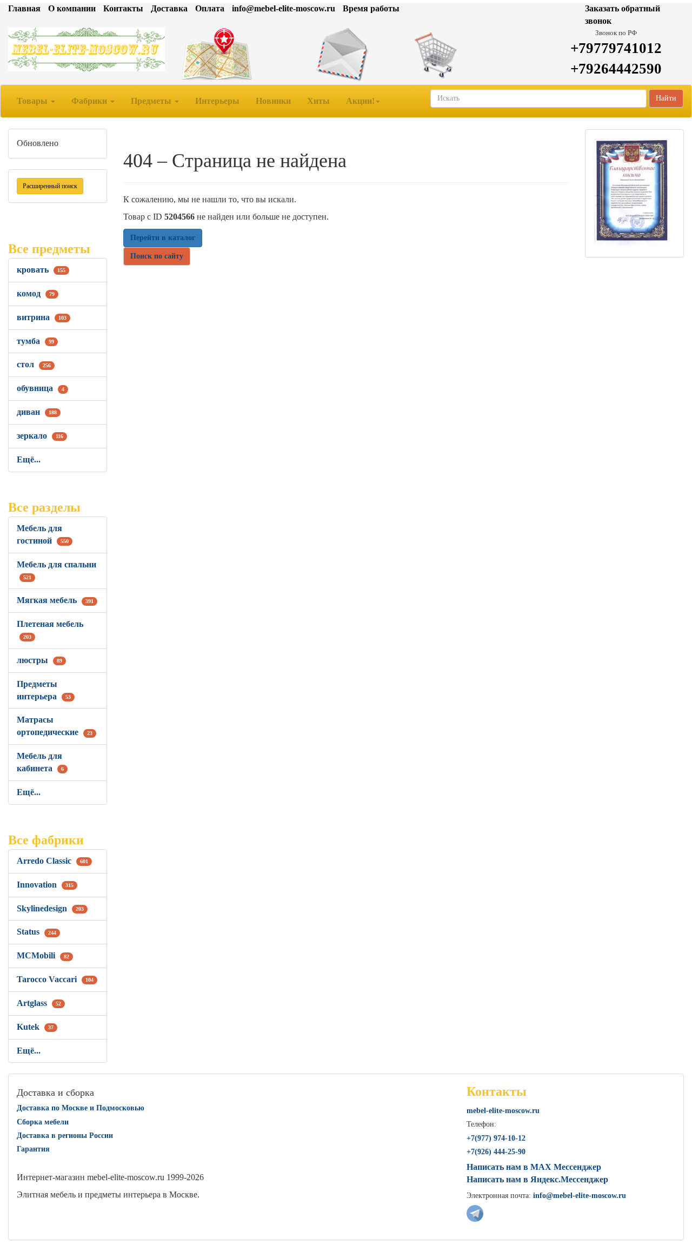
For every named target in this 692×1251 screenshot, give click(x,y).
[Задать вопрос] (345, 55)
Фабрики (90, 100)
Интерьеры (217, 100)
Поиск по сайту (156, 256)
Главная (24, 8)
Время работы (371, 8)
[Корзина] (461, 55)
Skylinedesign (50, 908)
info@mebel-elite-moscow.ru (283, 8)
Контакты (123, 8)
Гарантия (33, 1149)
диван (37, 411)
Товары (33, 100)
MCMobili (43, 955)
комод (36, 293)
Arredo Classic (52, 860)
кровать (41, 269)
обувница (40, 388)
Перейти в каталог (162, 238)
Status (36, 931)
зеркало (40, 435)
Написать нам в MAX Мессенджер (534, 1166)
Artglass (39, 1003)
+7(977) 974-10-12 (496, 1138)
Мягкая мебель (55, 600)
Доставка (169, 8)
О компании (72, 8)
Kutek (35, 1026)
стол (34, 364)
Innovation (45, 884)
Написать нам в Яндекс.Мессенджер (537, 1179)
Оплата (209, 8)
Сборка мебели (43, 1122)
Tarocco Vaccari (55, 979)
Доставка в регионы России (65, 1135)
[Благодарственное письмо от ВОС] (632, 191)
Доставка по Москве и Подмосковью (80, 1108)
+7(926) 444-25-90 (496, 1152)
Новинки (273, 100)
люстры (39, 660)
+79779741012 (616, 48)
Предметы (152, 100)
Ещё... (29, 459)
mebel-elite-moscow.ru (503, 1111)
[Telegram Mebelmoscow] (475, 1212)
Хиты (318, 100)
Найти (666, 98)
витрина (41, 317)
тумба (35, 341)
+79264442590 (616, 69)
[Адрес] (230, 55)
